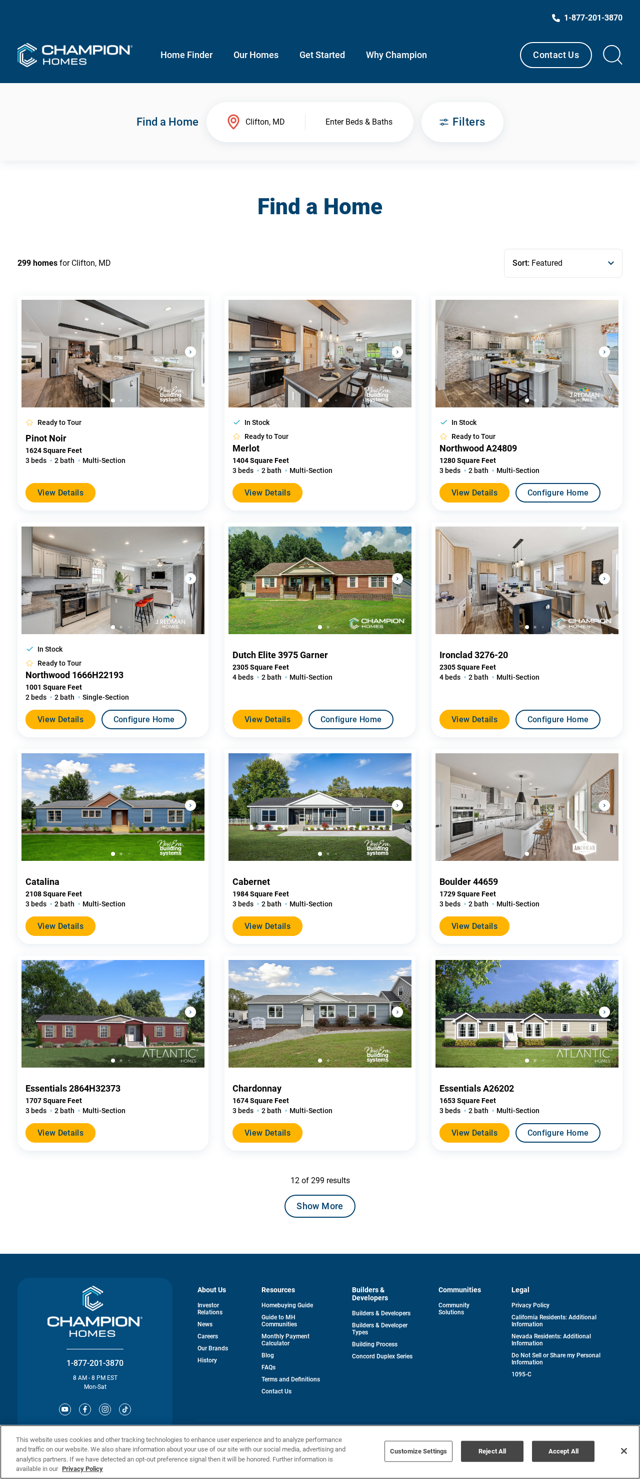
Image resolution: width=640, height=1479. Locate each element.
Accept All (563, 1451)
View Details (61, 493)
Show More (319, 1206)
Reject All (492, 1451)
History (207, 1360)
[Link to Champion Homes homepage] (75, 55)
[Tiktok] (125, 1409)
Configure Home (558, 493)
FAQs (269, 1367)
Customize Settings (418, 1451)
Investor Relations (210, 1309)
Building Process (375, 1344)
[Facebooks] (85, 1409)
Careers (208, 1336)
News (205, 1324)
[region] (320, 1452)
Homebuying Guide (287, 1305)
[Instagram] (105, 1409)
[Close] (624, 1451)
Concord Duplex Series (382, 1356)
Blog (268, 1355)
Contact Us (556, 55)
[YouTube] (65, 1409)
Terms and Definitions (291, 1379)
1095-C (522, 1374)
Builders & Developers (381, 1313)
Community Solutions (454, 1309)
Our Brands (213, 1348)
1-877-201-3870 (95, 1363)
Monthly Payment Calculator (286, 1340)
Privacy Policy (531, 1305)
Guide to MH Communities (279, 1321)
